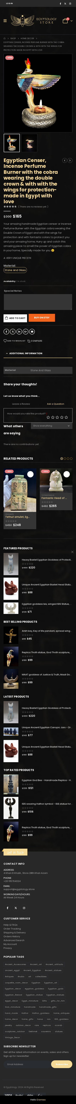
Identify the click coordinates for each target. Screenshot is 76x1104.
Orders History (12, 936)
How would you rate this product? (27, 413)
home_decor (11, 1019)
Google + (25, 331)
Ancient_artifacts (54, 964)
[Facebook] (60, 3)
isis (49, 1019)
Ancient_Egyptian (32, 970)
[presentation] (8, 93)
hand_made (11, 1013)
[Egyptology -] (23, 21)
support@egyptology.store (19, 889)
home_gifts (27, 1019)
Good (62, 417)
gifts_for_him (58, 1000)
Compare (36, 340)
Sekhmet (33, 1031)
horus (40, 1019)
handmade (29, 1007)
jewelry (8, 1025)
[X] (65, 3)
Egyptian (36, 982)
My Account (10, 944)
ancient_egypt (12, 970)
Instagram (24, 908)
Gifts (44, 1000)
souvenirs (46, 1031)
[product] (20, 490)
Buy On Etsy (41, 317)
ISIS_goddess (61, 1019)
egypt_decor (11, 1000)
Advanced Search (14, 940)
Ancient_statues (53, 970)
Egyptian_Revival (13, 994)
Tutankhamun (48, 495)
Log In (9, 3)
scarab (58, 1025)
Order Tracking (12, 928)
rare (37, 1025)
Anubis (21, 976)
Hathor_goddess (40, 1013)
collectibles (41, 976)
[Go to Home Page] (4, 38)
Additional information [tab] (25, 353)
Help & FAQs (10, 924)
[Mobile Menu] (6, 21)
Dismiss (41, 1099)
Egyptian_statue (34, 994)
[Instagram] (70, 3)
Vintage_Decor (12, 1037)
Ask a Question (55, 404)
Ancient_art (36, 964)
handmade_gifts (48, 1007)
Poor (48, 417)
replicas (47, 1025)
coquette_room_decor (16, 982)
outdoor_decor (23, 1025)
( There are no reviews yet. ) (33, 206)
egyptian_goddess (34, 988)
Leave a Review (21, 404)
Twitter (13, 331)
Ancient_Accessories (15, 964)
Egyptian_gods (55, 988)
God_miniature (12, 1007)
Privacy (8, 948)
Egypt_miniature (30, 1000)
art (29, 976)
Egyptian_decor (13, 988)
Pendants (9, 514)
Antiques (9, 976)
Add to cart (17, 318)
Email (32, 331)
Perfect (66, 417)
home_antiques (62, 1013)
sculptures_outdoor (15, 1031)
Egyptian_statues (55, 994)
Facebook (6, 331)
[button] (61, 458)
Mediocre (53, 417)
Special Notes (13, 291)
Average (57, 417)
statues (59, 1031)
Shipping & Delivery (15, 932)
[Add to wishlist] (34, 514)
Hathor (25, 1013)
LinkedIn (19, 331)
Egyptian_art (50, 982)
